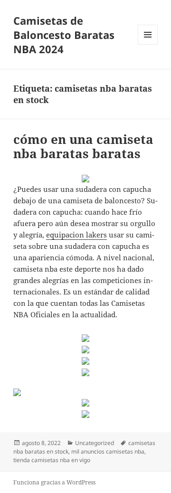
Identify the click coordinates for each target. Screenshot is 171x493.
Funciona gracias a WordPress (54, 482)
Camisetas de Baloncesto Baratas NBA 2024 (63, 34)
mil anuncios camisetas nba (107, 451)
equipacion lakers (76, 234)
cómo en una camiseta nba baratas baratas (83, 146)
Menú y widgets (148, 44)
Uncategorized (94, 443)
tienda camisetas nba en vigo (51, 460)
